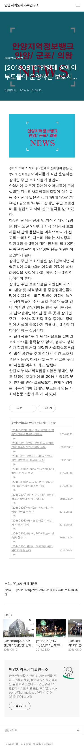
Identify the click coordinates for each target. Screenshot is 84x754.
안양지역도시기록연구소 (21, 5)
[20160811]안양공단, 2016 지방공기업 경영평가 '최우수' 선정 (32, 458)
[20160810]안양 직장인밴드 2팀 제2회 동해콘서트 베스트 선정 (32, 483)
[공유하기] (26, 408)
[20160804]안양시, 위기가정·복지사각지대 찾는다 (32, 548)
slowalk (10, 745)
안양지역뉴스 (19, 422)
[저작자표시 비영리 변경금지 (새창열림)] (62, 408)
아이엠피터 (11, 738)
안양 (31, 422)
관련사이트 (10, 730)
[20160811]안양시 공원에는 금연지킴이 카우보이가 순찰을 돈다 (32, 445)
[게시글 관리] (31, 408)
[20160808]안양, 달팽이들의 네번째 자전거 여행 (31, 522)
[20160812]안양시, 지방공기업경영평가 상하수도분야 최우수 (32, 432)
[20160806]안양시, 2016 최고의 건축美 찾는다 (32, 535)
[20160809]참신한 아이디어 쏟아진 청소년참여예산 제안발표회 (32, 496)
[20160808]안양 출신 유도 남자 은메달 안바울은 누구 (32, 509)
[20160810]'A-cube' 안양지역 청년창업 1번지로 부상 (32, 471)
